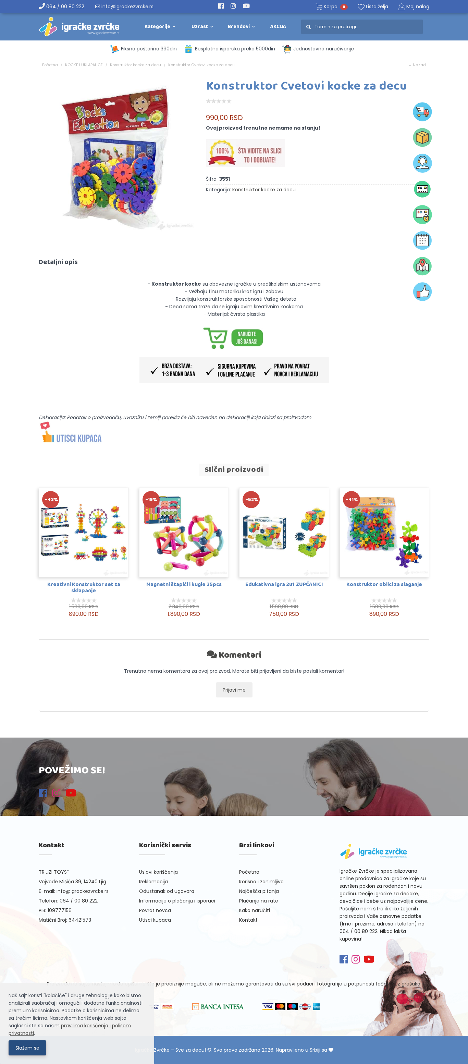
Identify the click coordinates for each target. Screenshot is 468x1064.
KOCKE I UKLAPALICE (84, 65)
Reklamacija (153, 881)
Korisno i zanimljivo (261, 881)
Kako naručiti (254, 910)
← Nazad (417, 65)
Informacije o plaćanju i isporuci (177, 900)
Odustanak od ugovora (166, 891)
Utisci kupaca (155, 920)
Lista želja (376, 6)
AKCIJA (278, 26)
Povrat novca (155, 910)
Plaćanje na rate (258, 900)
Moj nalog (417, 6)
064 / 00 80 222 (64, 6)
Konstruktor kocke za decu (135, 65)
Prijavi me (234, 689)
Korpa (333, 6)
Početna (50, 65)
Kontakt (248, 920)
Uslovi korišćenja (158, 872)
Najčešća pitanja (259, 891)
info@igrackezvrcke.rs (126, 6)
